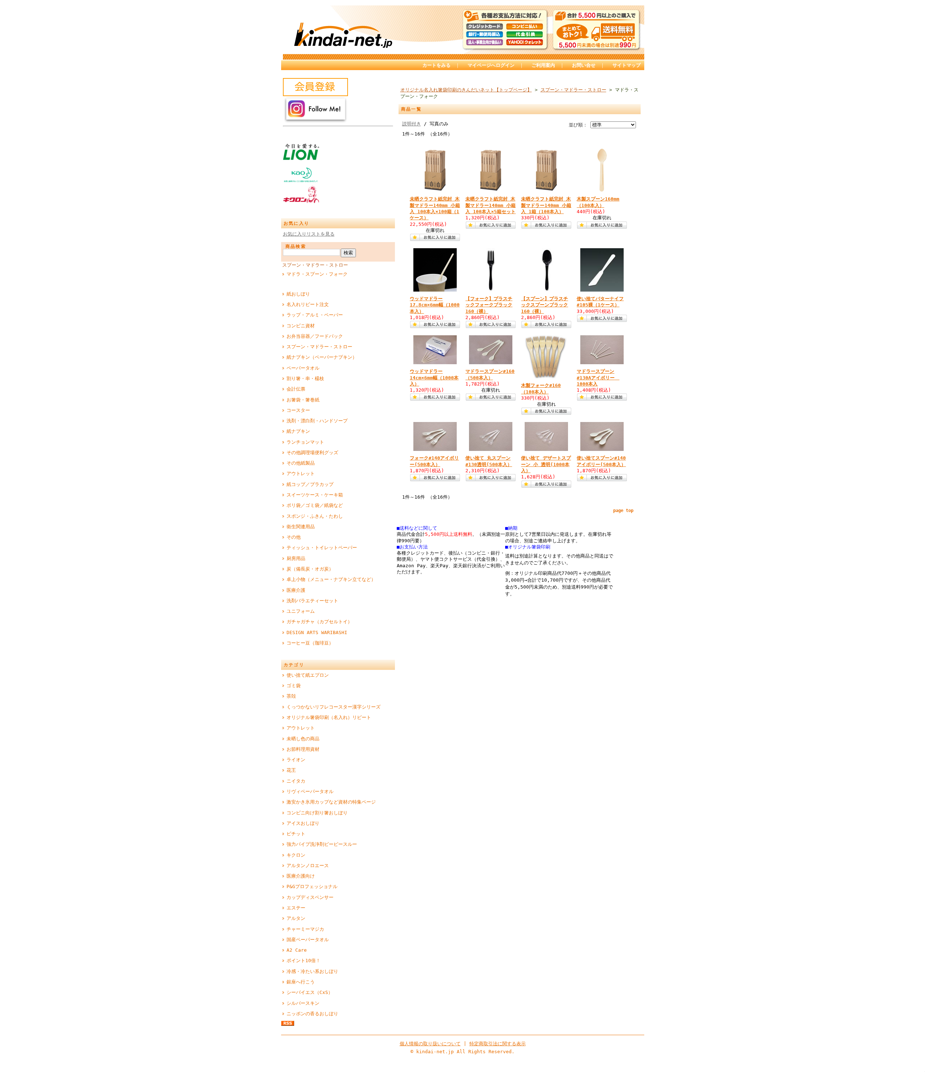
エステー (296, 907)
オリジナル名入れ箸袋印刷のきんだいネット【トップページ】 (466, 89)
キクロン (296, 855)
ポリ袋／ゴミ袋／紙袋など (315, 505)
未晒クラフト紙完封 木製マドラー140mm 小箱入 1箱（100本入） (546, 205)
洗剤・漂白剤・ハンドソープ (317, 420)
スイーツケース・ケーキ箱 (315, 495)
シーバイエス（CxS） (310, 992)
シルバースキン (303, 1003)
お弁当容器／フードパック (315, 336)
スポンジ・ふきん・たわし (315, 516)
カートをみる (436, 65)
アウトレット (301, 473)
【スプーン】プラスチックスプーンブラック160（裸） (544, 305)
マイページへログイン (491, 65)
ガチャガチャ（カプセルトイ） (319, 621)
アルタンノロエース (308, 865)
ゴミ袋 (294, 685)
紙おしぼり (298, 294)
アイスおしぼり (303, 823)
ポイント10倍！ (303, 960)
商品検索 (295, 246)
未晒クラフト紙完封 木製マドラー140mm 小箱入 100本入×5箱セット (490, 205)
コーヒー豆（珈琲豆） (310, 643)
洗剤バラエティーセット (312, 600)
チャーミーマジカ (305, 929)
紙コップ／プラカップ (310, 484)
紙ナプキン (298, 431)
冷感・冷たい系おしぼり (312, 971)
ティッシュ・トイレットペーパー (322, 547)
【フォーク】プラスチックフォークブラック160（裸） (488, 305)
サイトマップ (626, 65)
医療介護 (296, 590)
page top (623, 510)
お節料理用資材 (303, 749)
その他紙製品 (301, 463)
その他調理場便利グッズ (312, 452)
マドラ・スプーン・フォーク (317, 274)
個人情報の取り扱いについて (430, 1043)
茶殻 (291, 696)
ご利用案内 (543, 65)
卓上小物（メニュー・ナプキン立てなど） (331, 579)
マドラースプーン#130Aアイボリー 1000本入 (598, 378)
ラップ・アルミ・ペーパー (315, 315)
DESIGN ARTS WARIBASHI (317, 632)
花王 (291, 770)
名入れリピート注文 (308, 304)
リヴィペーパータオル (310, 791)
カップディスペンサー (310, 897)
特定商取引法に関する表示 (497, 1043)
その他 (294, 537)
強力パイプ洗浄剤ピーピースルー (322, 844)
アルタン (296, 918)
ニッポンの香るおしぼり (312, 1013)
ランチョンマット (305, 442)
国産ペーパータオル (308, 939)
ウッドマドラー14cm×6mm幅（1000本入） (434, 378)
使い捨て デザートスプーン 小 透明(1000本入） (546, 464)
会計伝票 (296, 389)
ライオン (296, 759)
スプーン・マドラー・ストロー (315, 265)
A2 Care (297, 950)
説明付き (411, 123)
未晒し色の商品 (303, 738)
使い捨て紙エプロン (308, 675)
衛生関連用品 (301, 526)
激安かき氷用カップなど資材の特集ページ (331, 802)
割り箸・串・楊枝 (305, 378)
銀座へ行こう (301, 982)
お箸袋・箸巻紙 (303, 399)
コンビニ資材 (301, 325)
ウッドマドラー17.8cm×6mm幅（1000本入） (435, 305)
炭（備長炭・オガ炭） (310, 569)
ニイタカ (296, 781)
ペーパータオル (303, 368)
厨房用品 (296, 558)
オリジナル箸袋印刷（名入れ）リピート (329, 717)
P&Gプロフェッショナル (312, 886)
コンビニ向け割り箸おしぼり (317, 812)
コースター (298, 410)
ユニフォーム (301, 611)
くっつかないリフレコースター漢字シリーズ (333, 707)
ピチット (296, 833)
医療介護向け (301, 876)
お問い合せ (583, 65)
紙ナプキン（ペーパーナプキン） (322, 357)
